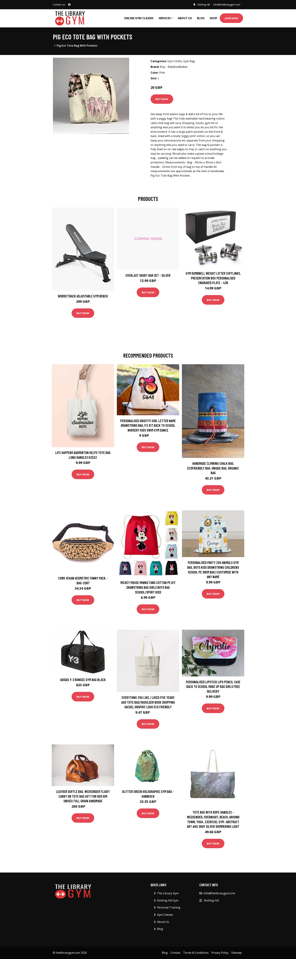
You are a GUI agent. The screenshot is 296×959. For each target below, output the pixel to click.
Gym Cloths (174, 61)
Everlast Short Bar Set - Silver (148, 275)
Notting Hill (204, 4)
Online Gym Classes (138, 18)
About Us (185, 18)
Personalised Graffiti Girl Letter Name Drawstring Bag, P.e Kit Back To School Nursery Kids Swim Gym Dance (148, 425)
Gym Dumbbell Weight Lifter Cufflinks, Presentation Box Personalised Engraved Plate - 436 (213, 278)
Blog (201, 18)
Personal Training (168, 907)
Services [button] (165, 18)
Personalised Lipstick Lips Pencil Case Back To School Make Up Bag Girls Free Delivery (213, 686)
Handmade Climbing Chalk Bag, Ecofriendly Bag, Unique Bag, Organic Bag (213, 468)
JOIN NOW (231, 18)
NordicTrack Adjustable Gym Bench (83, 296)
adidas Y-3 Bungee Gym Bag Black (83, 679)
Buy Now (162, 99)
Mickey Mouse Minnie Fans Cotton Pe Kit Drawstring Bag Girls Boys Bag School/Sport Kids (148, 587)
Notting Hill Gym (167, 900)
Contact (175, 953)
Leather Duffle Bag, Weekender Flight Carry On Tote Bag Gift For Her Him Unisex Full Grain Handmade (83, 796)
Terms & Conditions (196, 953)
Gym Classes (165, 915)
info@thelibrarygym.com (226, 4)
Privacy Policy (220, 953)
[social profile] (69, 4)
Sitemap (236, 953)
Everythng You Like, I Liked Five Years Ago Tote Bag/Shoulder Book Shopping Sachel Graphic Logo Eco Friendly (148, 702)
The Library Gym (167, 893)
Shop (213, 18)
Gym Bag (189, 61)
